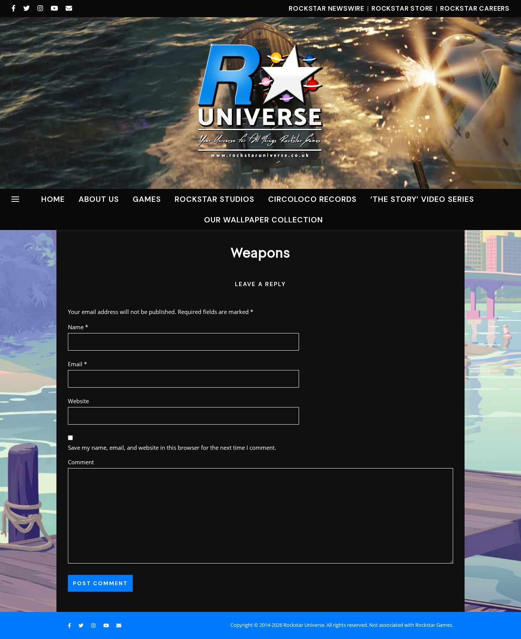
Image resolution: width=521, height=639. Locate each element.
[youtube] (55, 8)
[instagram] (41, 8)
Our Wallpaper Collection (263, 220)
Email (77, 364)
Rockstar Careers (475, 8)
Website (78, 401)
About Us (99, 199)
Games (147, 199)
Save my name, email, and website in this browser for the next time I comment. (172, 447)
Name (78, 327)
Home (53, 199)
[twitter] (27, 8)
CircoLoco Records (312, 199)
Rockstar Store (402, 8)
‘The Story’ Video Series (422, 199)
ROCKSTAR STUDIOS (214, 199)
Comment (81, 462)
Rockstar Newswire (326, 8)
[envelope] (69, 8)
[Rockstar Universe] (260, 102)
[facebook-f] (14, 8)
